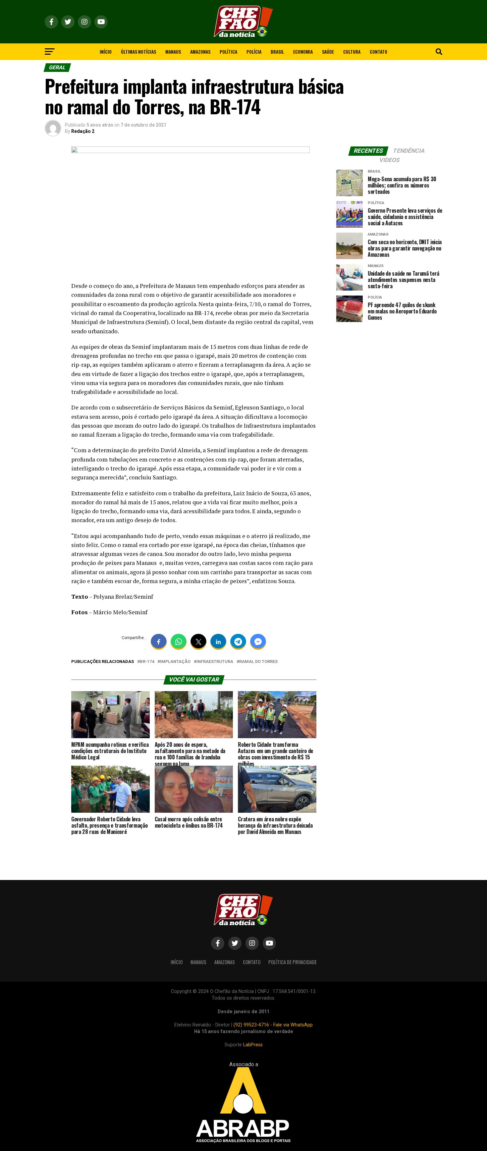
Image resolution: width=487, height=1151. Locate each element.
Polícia (253, 51)
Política (228, 51)
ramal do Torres (258, 662)
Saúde (328, 51)
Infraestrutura (214, 662)
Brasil (277, 51)
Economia (303, 51)
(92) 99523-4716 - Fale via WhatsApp (273, 1025)
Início (106, 51)
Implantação (175, 662)
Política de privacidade (292, 962)
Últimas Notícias (138, 51)
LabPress (253, 1045)
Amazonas (200, 51)
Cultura (351, 51)
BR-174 (147, 662)
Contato (378, 51)
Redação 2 (82, 131)
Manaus (173, 51)
